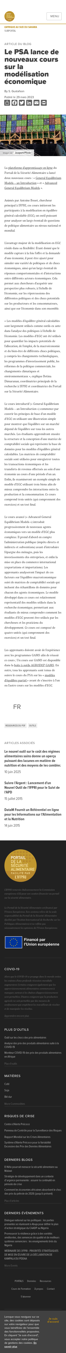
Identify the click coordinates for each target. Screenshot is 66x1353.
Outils (32, 725)
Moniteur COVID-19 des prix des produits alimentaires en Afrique (32, 1055)
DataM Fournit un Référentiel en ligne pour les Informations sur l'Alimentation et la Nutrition (32, 815)
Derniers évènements (24, 1213)
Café (6, 1084)
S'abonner (26, 1297)
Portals (19, 1281)
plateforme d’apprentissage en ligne (30, 167)
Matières (12, 1076)
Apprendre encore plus (16, 1016)
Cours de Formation (21, 1289)
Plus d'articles (11, 1201)
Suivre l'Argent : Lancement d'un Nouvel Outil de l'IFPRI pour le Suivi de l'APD (32, 788)
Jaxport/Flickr (22, 152)
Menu (54, 16)
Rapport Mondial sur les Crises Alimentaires (27, 1137)
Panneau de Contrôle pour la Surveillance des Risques (33, 1131)
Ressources (45, 1281)
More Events (11, 1266)
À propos (38, 1289)
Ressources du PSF (15, 725)
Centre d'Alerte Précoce (17, 1124)
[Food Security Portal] (9, 16)
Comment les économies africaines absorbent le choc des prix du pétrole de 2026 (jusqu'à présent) (32, 1192)
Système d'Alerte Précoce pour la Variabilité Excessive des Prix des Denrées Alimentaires (27, 1144)
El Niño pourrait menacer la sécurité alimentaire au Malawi (31, 1169)
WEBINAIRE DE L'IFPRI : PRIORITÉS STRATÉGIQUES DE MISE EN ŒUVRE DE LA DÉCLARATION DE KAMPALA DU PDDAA (31, 1255)
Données (31, 1281)
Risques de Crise (19, 1116)
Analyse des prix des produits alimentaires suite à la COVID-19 (31, 1045)
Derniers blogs (18, 1160)
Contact (51, 1289)
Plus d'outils (16, 1030)
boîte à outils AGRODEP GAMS (34, 665)
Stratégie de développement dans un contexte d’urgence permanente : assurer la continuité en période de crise (29, 1180)
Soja (6, 1090)
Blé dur (8, 1097)
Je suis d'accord (53, 1320)
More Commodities (14, 1104)
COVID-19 (11, 969)
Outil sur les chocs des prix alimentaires (25, 1038)
